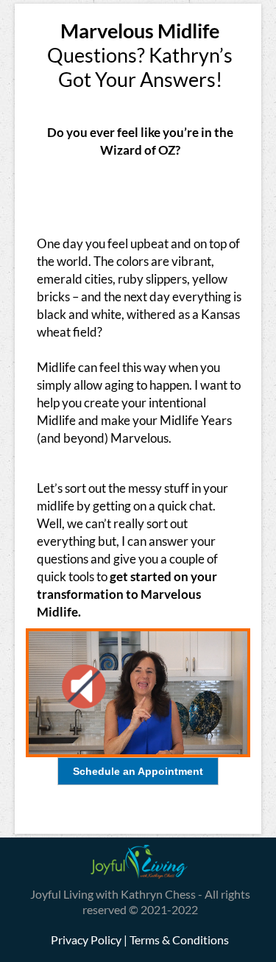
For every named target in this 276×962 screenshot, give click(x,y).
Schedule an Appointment (138, 771)
